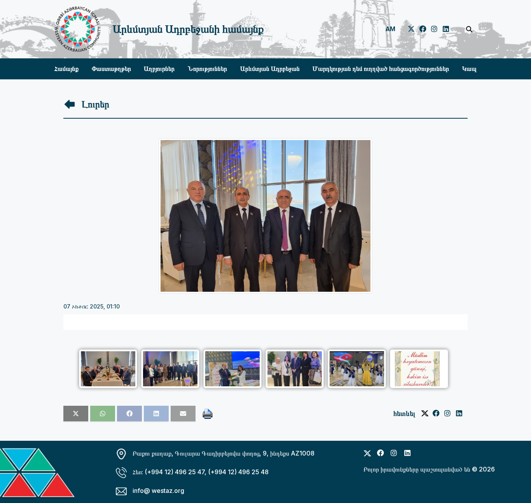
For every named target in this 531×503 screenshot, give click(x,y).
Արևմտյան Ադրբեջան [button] (270, 68)
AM (390, 29)
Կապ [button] (469, 68)
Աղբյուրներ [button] (159, 68)
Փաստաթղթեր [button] (111, 68)
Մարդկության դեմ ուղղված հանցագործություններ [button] (381, 68)
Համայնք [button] (66, 68)
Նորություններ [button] (207, 68)
